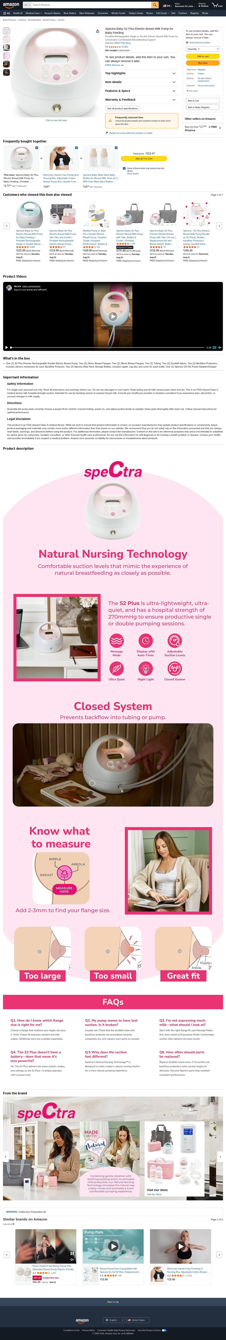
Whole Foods (118, 13)
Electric (61, 20)
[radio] (6, 31)
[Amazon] (11, 5)
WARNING (11, 1211)
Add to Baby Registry (199, 107)
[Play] (5, 347)
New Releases (86, 13)
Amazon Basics (52, 13)
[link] (61, 158)
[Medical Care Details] (41, 13)
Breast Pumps (49, 20)
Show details (133, 174)
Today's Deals (136, 13)
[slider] (107, 347)
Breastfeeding (34, 20)
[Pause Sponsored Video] (72, 1254)
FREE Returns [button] (113, 65)
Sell (173, 13)
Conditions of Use (72, 1330)
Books (149, 13)
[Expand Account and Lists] (194, 6)
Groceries (103, 13)
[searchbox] (91, 5)
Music (205, 13)
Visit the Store (154, 1194)
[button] (6, 13)
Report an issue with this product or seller (131, 133)
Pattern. (201, 74)
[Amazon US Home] (82, 1321)
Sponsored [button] (7, 1224)
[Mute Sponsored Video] (72, 1260)
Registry (194, 13)
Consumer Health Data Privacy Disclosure (116, 1330)
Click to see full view (56, 120)
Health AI (18, 13)
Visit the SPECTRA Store (118, 43)
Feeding (22, 20)
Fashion (183, 13)
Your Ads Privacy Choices (149, 1330)
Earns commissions (32, 286)
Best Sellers (70, 13)
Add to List (193, 100)
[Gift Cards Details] (168, 13)
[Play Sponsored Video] (113, 1246)
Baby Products (9, 20)
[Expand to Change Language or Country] (171, 6)
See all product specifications (122, 108)
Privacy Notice (88, 1330)
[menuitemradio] (214, 347)
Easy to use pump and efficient (30, 289)
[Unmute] (220, 348)
